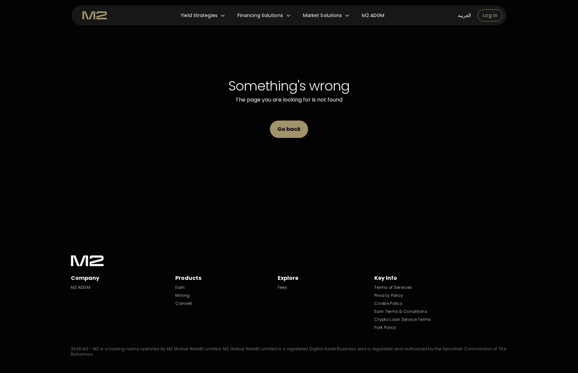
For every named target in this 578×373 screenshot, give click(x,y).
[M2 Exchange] (94, 15)
